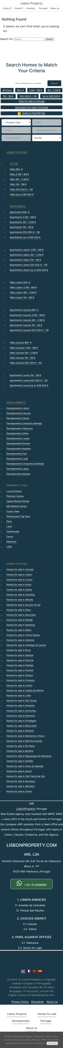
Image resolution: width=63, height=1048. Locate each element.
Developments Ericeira (18, 443)
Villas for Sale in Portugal (32, 101)
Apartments (18, 206)
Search (54, 83)
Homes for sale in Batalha (19, 751)
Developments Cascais (18, 413)
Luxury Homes (14, 491)
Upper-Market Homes (17, 501)
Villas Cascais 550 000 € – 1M (26, 362)
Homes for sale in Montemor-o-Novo (25, 736)
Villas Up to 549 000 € (22, 194)
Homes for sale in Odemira (20, 640)
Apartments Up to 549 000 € (25, 237)
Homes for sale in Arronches (21, 710)
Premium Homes (15, 496)
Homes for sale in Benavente (21, 725)
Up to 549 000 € (51, 96)
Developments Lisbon (17, 408)
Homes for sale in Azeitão (19, 761)
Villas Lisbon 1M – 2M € (22, 297)
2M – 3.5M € (54, 90)
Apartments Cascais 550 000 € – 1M (29, 330)
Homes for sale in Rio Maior (20, 746)
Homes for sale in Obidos (19, 675)
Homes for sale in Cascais (19, 569)
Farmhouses (12, 531)
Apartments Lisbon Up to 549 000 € (29, 270)
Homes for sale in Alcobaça (20, 781)
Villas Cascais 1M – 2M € (22, 357)
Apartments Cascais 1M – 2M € (26, 325)
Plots (9, 521)
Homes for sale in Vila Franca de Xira (25, 776)
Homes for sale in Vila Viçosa (21, 700)
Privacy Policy (20, 1001)
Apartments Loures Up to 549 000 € (29, 385)
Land (9, 526)
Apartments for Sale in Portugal (31, 107)
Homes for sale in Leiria (18, 695)
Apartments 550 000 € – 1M (25, 232)
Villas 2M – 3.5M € (19, 179)
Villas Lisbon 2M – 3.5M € (23, 292)
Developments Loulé (17, 458)
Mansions (11, 541)
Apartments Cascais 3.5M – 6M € (27, 315)
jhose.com (52, 1043)
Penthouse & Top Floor (18, 516)
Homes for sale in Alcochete (21, 614)
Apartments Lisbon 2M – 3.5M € (26, 254)
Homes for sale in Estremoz (20, 715)
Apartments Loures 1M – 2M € (25, 375)
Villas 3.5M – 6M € (19, 174)
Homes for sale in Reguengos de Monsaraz (29, 756)
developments (16, 402)
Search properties (33, 113)
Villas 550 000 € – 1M (21, 189)
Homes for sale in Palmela (19, 665)
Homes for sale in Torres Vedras (23, 635)
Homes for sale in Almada (19, 599)
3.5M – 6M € (35, 90)
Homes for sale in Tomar (19, 791)
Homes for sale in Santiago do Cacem (26, 645)
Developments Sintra (17, 433)
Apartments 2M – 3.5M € (23, 222)
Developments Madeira (18, 448)
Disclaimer (37, 1001)
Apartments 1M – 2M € (21, 227)
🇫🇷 (29, 971)
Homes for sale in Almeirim (20, 730)
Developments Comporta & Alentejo (25, 463)
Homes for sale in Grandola (20, 594)
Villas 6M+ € (16, 169)
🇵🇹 (34, 971)
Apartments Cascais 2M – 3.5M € (27, 320)
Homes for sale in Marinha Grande (24, 741)
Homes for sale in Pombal (19, 670)
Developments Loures (17, 438)
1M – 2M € (8, 96)
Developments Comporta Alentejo (24, 423)
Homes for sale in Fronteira (20, 680)
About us (54, 8)
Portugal (43, 8)
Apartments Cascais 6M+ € (24, 309)
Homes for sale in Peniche (20, 660)
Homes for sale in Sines (18, 609)
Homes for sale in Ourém (19, 685)
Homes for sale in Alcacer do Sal (23, 604)
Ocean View (12, 511)
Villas (14, 163)
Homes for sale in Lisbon (19, 574)
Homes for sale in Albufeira (20, 786)
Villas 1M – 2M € (18, 184)
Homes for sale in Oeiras (19, 589)
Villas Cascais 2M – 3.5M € (24, 352)
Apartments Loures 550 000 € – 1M (28, 380)
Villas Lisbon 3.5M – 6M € (23, 287)
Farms (9, 536)
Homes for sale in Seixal (19, 771)
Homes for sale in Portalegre (21, 720)
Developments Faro (16, 453)
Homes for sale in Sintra (18, 584)
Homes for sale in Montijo (19, 619)
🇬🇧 (23, 971)
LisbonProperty (25, 808)
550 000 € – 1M (28, 96)
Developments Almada (18, 473)
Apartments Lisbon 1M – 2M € (25, 259)
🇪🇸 (40, 971)
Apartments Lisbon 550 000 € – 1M (28, 264)
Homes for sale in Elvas (18, 650)
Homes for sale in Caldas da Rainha (25, 690)
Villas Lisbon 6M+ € (20, 282)
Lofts (9, 546)
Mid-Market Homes (16, 506)
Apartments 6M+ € (20, 212)
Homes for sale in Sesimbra (20, 624)
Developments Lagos (17, 468)
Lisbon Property (31, 3)
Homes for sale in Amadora (20, 705)
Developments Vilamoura (19, 428)
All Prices (7, 90)
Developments (31, 8)
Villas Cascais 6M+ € (21, 342)
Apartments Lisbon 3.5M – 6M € (27, 249)
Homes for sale (20, 8)
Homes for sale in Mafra (18, 630)
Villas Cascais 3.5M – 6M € (24, 347)
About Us (52, 1001)
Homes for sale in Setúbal (19, 655)
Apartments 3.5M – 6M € (23, 217)
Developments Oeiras (17, 418)
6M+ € (20, 90)
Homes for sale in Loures (19, 579)
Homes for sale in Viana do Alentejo (24, 766)
